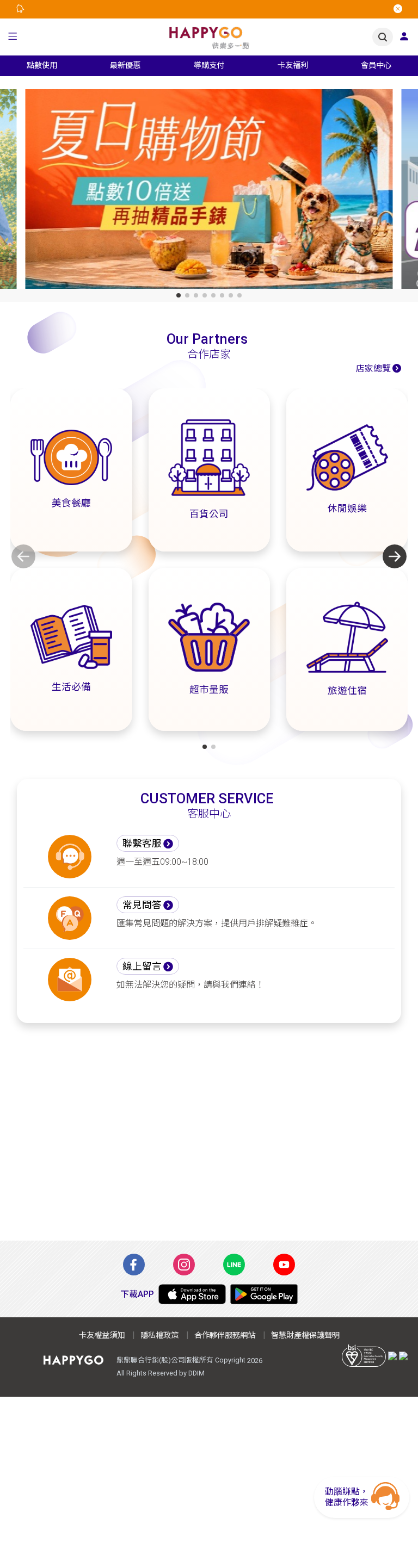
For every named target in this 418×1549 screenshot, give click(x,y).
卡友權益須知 (102, 1335)
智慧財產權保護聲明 (305, 1335)
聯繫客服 (142, 843)
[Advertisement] (209, 1138)
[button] (13, 37)
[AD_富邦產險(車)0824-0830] (208, 191)
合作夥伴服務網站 (224, 1335)
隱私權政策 (159, 1335)
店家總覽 (373, 368)
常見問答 (142, 905)
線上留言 (142, 966)
